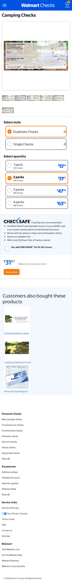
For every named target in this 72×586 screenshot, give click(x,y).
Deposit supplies (10, 483)
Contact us (7, 530)
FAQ (4, 524)
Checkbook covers (11, 477)
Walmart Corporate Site (13, 566)
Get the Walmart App (12, 554)
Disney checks (9, 447)
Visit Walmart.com (11, 549)
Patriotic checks (9, 441)
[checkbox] (7, 249)
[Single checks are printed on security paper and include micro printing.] (65, 144)
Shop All (6, 458)
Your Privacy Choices (17, 513)
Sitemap (6, 536)
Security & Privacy (10, 507)
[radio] (36, 131)
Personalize (11, 272)
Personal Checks (11, 413)
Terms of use (8, 519)
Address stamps (10, 472)
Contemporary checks (13, 424)
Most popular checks (12, 419)
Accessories (9, 466)
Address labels (9, 488)
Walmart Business (10, 560)
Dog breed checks (11, 453)
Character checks (10, 436)
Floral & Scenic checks (12, 430)
